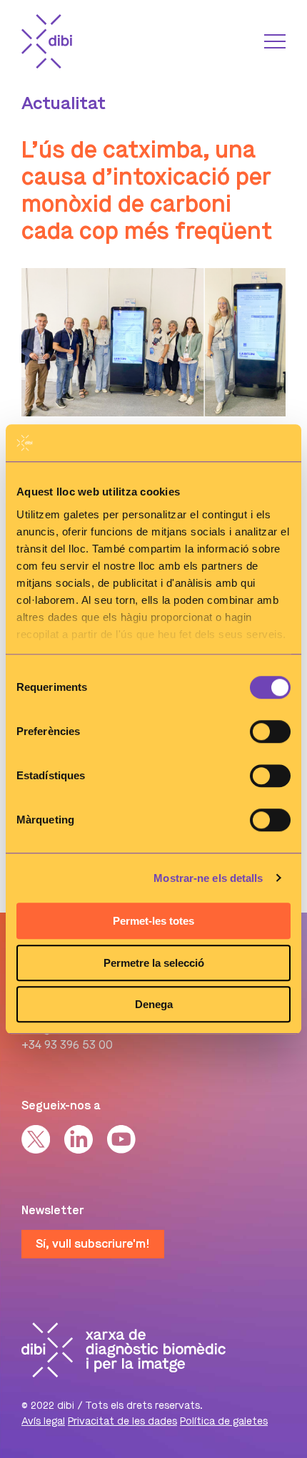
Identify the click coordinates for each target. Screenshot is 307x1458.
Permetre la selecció (154, 963)
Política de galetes (224, 1421)
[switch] (270, 731)
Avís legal (43, 1421)
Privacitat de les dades (122, 1421)
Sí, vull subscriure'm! (93, 1243)
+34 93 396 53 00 (67, 1044)
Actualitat (63, 103)
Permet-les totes (153, 921)
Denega (154, 1004)
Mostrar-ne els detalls (208, 878)
